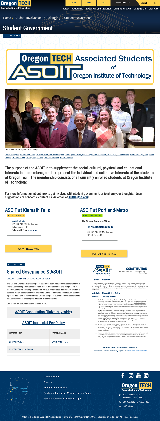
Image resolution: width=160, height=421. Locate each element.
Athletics (153, 8)
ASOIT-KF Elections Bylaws (21, 349)
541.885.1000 (143, 402)
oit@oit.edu (128, 406)
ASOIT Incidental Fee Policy (43, 322)
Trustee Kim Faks (27, 155)
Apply (73, 3)
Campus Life (140, 8)
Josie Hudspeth (12, 155)
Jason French (123, 155)
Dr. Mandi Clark (18, 158)
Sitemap (26, 417)
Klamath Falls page (28, 248)
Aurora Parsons (66, 158)
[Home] (136, 386)
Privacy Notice (54, 417)
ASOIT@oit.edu (78, 197)
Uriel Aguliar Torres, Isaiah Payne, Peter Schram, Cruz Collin (90, 155)
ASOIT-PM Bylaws (60, 342)
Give (104, 3)
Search (144, 2)
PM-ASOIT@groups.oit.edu (100, 226)
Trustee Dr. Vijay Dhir (139, 155)
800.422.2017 (129, 402)
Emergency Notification (55, 387)
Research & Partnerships (98, 8)
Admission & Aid (122, 8)
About (66, 8)
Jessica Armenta (51, 158)
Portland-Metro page (104, 253)
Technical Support (39, 417)
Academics (77, 8)
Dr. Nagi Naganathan (34, 158)
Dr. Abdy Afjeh (42, 155)
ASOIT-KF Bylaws (16, 342)
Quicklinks (121, 3)
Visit (88, 3)
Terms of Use (69, 417)
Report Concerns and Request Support (63, 398)
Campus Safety (51, 376)
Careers (48, 382)
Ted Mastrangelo (56, 155)
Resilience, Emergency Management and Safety (67, 393)
